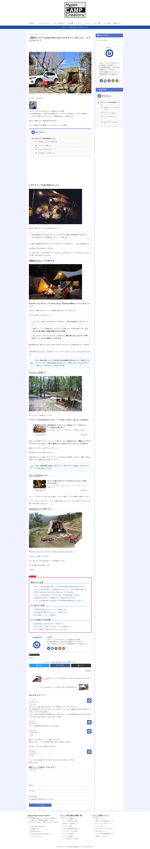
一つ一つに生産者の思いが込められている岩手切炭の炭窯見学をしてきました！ (59, 600)
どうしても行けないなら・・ (46, 149)
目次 (37, 132)
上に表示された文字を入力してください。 (42, 799)
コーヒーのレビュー (101, 826)
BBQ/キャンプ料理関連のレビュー (105, 821)
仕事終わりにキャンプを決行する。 (48, 141)
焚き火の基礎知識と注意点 (70, 828)
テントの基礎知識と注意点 (70, 821)
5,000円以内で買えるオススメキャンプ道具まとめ (50, 609)
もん (30, 721)
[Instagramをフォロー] (56, 648)
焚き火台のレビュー (101, 831)
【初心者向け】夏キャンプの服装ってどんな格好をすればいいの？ (55, 598)
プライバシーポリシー (37, 836)
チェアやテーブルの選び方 (70, 831)
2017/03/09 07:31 (33, 723)
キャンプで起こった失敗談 (70, 838)
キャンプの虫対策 (68, 833)
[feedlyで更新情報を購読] (59, 648)
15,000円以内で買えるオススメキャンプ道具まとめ (50, 612)
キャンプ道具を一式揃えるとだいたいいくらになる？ (51, 629)
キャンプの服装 (67, 826)
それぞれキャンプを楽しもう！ (47, 153)
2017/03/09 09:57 (33, 732)
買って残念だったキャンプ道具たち (45, 615)
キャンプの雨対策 (68, 836)
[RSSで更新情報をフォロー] (63, 648)
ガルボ (31, 111)
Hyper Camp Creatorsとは (38, 826)
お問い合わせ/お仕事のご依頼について (41, 834)
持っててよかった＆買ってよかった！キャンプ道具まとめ (52, 626)
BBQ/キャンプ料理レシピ (70, 823)
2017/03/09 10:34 (33, 753)
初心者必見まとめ (36, 831)
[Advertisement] (60, 46)
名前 (31, 785)
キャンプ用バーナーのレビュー (104, 828)
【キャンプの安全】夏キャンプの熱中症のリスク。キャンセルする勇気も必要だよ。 (60, 589)
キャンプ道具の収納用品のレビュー (106, 833)
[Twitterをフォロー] (52, 648)
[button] (121, 40)
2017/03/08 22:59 (33, 702)
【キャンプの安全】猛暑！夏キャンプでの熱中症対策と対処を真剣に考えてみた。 (60, 586)
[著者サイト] (48, 648)
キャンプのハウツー (35, 654)
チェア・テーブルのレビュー (104, 823)
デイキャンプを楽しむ (44, 145)
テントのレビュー (101, 818)
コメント (32, 770)
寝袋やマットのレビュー (102, 836)
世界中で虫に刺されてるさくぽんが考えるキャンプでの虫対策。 (54, 592)
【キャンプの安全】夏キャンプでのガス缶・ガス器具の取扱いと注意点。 (57, 595)
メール (32, 791)
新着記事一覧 (34, 829)
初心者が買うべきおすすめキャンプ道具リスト (49, 624)
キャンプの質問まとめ (69, 818)
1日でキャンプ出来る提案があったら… (45, 138)
